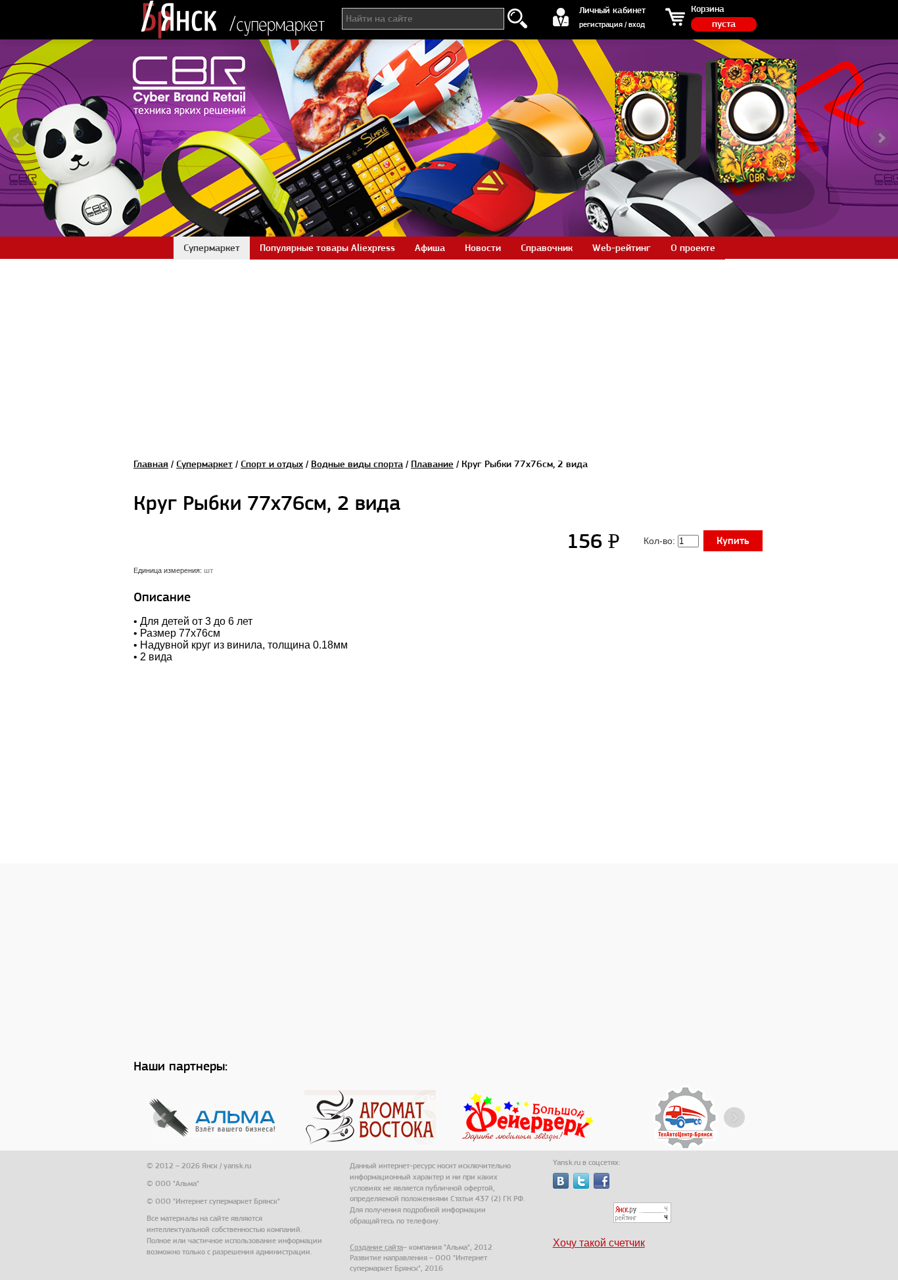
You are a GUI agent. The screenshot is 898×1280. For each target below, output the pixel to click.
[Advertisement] (449, 351)
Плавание (432, 464)
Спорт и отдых (272, 464)
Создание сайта (376, 1247)
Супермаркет (204, 464)
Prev (17, 138)
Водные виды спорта (357, 464)
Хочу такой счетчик (599, 1242)
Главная (150, 464)
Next (880, 138)
